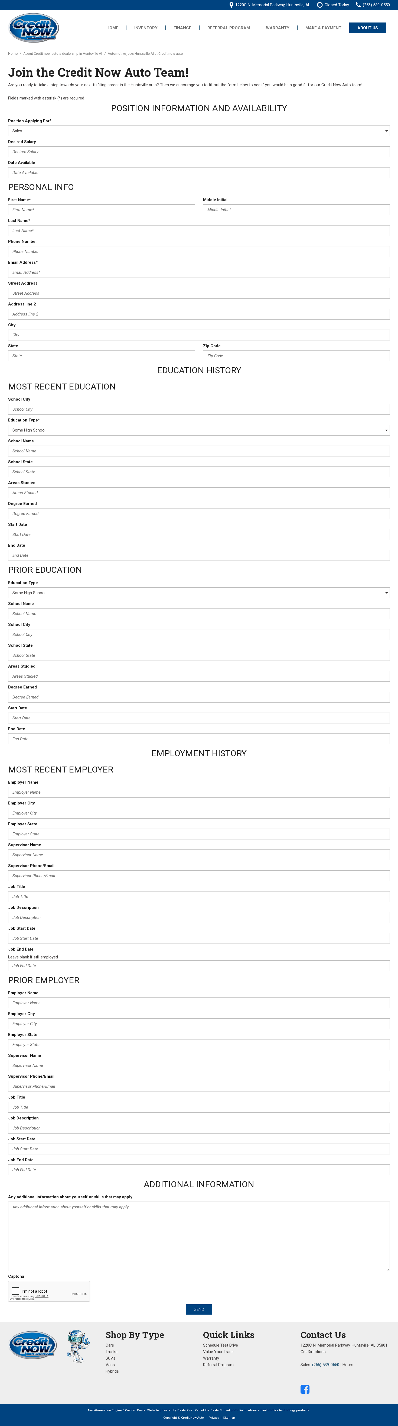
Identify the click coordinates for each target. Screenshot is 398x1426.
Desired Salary (22, 141)
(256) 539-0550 (325, 1364)
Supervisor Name (24, 844)
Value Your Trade (218, 1351)
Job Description (23, 907)
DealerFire (184, 1410)
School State (20, 461)
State (13, 345)
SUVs (110, 1358)
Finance (182, 27)
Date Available (21, 162)
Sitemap (229, 1417)
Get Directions (313, 1351)
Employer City (21, 803)
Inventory (146, 27)
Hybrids (112, 1371)
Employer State (22, 824)
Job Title (16, 886)
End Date (16, 545)
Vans (110, 1364)
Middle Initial (215, 199)
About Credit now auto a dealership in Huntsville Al (63, 53)
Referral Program (228, 27)
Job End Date (21, 949)
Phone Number (22, 241)
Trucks (112, 1351)
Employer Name (23, 782)
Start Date (17, 524)
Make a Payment (323, 27)
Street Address (22, 283)
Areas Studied (21, 482)
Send (199, 1309)
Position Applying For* (29, 120)
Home (112, 27)
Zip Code (212, 345)
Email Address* (23, 262)
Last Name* (19, 220)
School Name (21, 441)
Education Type (23, 582)
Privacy (214, 1417)
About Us (367, 27)
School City (19, 399)
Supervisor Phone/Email (31, 865)
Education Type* (24, 420)
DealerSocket (220, 1410)
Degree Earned (22, 503)
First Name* (19, 199)
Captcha (16, 1276)
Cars (110, 1345)
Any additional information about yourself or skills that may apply (70, 1197)
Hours (347, 1364)
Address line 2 (22, 304)
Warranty (277, 27)
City (12, 325)
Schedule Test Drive (220, 1345)
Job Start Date (21, 928)
